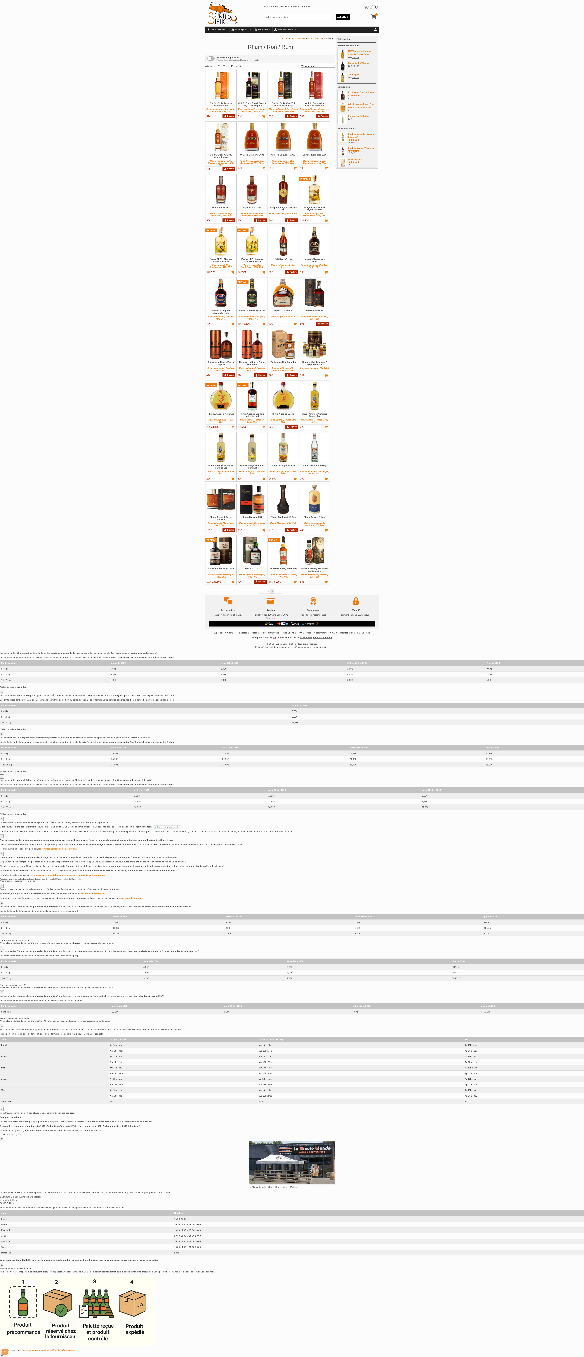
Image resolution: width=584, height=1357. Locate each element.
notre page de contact (130, 898)
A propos (219, 633)
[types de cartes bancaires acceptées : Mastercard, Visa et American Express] (283, 623)
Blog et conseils (285, 29)
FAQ (299, 633)
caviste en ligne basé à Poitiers (316, 637)
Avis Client (288, 633)
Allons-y (342, 17)
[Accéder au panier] (373, 17)
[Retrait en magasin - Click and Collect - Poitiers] (317, 623)
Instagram (99, 893)
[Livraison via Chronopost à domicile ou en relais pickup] (308, 623)
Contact (231, 633)
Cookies (366, 633)
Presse (309, 633)
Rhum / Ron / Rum (316, 38)
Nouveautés (322, 633)
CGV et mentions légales (345, 633)
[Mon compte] (375, 30)
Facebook (86, 893)
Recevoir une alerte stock (229, 115)
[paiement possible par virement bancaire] (295, 623)
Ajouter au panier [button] (265, 116)
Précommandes (271, 633)
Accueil (285, 38)
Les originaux (241, 29)
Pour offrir (263, 29)
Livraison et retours (249, 633)
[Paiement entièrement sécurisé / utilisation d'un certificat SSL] (270, 623)
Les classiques (218, 29)
